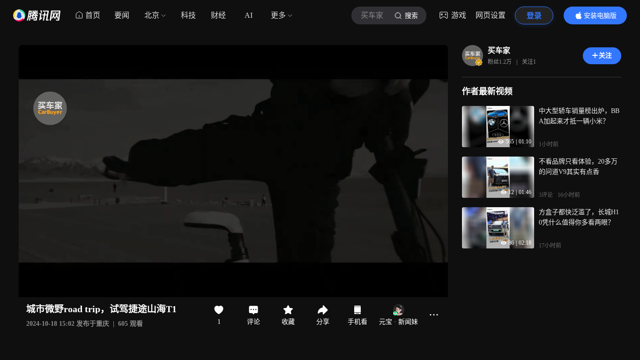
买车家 (499, 50)
